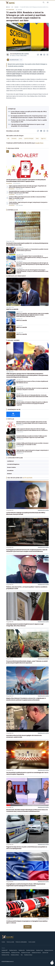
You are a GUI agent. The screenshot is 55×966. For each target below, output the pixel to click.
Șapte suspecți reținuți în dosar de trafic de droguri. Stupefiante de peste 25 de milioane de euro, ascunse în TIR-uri (27, 186)
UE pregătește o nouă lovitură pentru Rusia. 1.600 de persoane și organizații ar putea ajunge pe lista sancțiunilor (25, 884)
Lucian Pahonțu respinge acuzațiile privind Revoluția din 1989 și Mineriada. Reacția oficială (29, 112)
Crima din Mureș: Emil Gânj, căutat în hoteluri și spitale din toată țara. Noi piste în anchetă (32, 388)
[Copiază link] (38, 54)
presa (20, 138)
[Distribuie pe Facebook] (41, 54)
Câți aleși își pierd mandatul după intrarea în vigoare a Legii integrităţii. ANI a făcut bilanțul (27, 125)
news (37, 138)
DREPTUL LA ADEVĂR (12, 309)
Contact (3, 942)
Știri (12, 7)
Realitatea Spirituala (30, 950)
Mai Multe (27, 926)
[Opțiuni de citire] (52, 963)
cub (8, 138)
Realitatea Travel (39, 950)
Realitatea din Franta (15, 952)
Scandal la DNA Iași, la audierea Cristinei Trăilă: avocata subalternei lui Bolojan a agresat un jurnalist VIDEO (28, 192)
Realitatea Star (22, 950)
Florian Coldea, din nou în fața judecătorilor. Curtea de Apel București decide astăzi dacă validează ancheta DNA (32, 395)
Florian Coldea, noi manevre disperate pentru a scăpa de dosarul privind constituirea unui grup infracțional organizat (32, 403)
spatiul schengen (28, 138)
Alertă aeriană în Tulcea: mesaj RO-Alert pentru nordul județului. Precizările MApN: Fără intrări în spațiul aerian (26, 180)
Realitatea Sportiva (13, 950)
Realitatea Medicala (6, 952)
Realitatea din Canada (25, 952)
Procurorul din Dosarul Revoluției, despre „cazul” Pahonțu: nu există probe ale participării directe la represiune (27, 662)
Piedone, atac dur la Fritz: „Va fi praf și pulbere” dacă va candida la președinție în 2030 (29, 121)
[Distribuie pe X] (47, 54)
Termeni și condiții (10, 942)
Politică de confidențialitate (21, 942)
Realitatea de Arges (28, 954)
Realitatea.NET (5, 950)
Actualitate (16, 7)
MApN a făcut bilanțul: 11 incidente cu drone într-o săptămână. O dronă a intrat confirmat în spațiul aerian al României (26, 699)
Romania (14, 138)
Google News (39, 143)
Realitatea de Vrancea (36, 952)
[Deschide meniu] (47, 2)
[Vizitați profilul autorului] (7, 54)
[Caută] (43, 2)
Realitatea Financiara (49, 950)
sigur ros (43, 138)
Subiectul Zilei (45, 952)
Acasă (9, 7)
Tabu (22, 954)
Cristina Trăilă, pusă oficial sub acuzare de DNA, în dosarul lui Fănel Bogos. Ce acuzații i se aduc (32, 443)
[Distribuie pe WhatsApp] (44, 54)
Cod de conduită (31, 942)
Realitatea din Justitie (22, 54)
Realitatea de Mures (15, 954)
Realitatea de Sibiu (5, 954)
